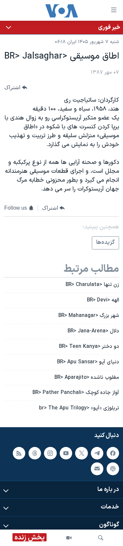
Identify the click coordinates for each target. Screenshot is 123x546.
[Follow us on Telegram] (97, 453)
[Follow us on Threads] (35, 453)
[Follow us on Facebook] (113, 453)
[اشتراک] (97, 468)
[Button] (15, 87)
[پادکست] (113, 468)
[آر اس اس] (19, 453)
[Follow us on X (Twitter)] (81, 453)
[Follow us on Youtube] (66, 453)
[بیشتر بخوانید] (61, 27)
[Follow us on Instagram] (50, 453)
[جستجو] (101, 538)
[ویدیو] (69, 538)
